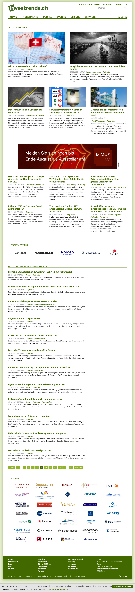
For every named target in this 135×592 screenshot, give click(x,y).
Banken (28, 275)
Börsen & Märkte (44, 564)
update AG (77, 576)
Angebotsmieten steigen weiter (24, 318)
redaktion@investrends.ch (107, 569)
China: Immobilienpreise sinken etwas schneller (32, 301)
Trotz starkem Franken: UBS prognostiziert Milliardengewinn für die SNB (65, 209)
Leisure (75, 16)
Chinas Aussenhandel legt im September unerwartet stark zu (39, 367)
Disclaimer (72, 566)
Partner (15, 478)
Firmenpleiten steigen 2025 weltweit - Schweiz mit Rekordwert (40, 271)
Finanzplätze (30, 115)
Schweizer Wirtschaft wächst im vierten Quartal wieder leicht (65, 111)
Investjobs (42, 569)
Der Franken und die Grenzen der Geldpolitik (25, 111)
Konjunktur (30, 69)
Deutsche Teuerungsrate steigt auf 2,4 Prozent (32, 350)
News (13, 16)
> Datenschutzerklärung (58, 589)
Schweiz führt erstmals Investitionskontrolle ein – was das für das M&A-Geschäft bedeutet (108, 209)
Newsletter (121, 4)
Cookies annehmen (122, 586)
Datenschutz (73, 569)
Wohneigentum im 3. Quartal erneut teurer (30, 416)
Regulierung (80, 185)
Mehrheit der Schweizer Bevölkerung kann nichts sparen (37, 433)
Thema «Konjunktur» (18, 28)
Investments (30, 16)
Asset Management (94, 72)
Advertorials (43, 561)
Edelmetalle (42, 566)
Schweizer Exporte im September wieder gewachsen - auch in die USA (43, 286)
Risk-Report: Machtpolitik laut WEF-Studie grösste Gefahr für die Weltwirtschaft (66, 179)
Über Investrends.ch (89, 4)
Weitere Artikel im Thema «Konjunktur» (27, 266)
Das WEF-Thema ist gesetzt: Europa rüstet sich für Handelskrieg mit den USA (26, 179)
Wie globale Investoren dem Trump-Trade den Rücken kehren (97, 67)
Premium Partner (19, 245)
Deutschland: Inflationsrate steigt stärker (29, 450)
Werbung (107, 4)
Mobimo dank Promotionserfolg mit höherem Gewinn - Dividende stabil (107, 112)
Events (61, 16)
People (47, 16)
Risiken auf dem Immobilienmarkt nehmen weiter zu (35, 399)
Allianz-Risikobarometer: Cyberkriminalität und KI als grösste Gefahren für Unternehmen (105, 180)
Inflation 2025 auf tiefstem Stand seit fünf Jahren (25, 207)
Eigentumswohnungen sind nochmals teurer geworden (36, 384)
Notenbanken (40, 304)
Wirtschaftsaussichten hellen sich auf (27, 66)
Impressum (72, 564)
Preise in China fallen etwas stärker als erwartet (32, 335)
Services (90, 16)
